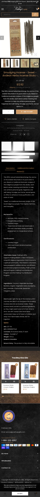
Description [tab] (10, 168)
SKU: (17, 81)
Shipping (12, 87)
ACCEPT (20, 494)
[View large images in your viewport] (36, 54)
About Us (28, 482)
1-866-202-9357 (9, 440)
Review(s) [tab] (20, 171)
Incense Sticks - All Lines (21, 131)
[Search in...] (35, 14)
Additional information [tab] (25, 168)
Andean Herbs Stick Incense (25, 128)
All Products (11, 128)
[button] (38, 38)
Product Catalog (7, 482)
